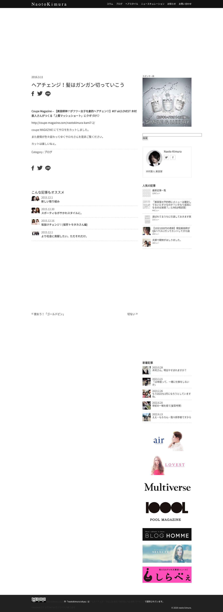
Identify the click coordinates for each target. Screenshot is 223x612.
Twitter (166, 157)
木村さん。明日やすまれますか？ (169, 370)
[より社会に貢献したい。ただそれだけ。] (36, 234)
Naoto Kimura (49, 4)
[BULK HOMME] (167, 540)
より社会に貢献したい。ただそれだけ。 (64, 236)
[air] (167, 450)
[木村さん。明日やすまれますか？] (147, 373)
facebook (172, 157)
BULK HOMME (167, 102)
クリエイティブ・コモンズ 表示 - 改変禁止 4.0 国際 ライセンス (117, 602)
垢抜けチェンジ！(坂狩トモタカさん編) (64, 224)
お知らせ (171, 4)
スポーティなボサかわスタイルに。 (62, 213)
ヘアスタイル (131, 4)
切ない (131, 314)
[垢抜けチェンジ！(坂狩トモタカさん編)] (36, 223)
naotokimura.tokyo (55, 602)
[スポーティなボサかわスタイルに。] (36, 212)
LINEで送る (70, 607)
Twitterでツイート (56, 607)
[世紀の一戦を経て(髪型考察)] (147, 409)
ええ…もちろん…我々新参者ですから (171, 417)
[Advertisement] (111, 37)
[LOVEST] (167, 474)
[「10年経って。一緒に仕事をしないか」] (147, 385)
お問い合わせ (185, 4)
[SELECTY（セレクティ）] (167, 562)
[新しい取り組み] (36, 200)
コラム (110, 4)
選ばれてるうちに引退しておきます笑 (171, 216)
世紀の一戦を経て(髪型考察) (166, 406)
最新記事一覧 (159, 190)
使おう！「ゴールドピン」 (49, 314)
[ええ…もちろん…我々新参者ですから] (147, 420)
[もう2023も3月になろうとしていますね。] (147, 397)
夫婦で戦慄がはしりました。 (167, 240)
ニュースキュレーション (152, 4)
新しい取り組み (50, 201)
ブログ (119, 4)
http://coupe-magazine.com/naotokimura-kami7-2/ (63, 122)
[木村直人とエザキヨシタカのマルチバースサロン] (167, 494)
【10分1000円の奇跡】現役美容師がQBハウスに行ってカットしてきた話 (171, 229)
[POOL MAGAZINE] (167, 523)
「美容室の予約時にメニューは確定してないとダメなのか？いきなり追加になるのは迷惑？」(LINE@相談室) (171, 205)
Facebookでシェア (40, 607)
